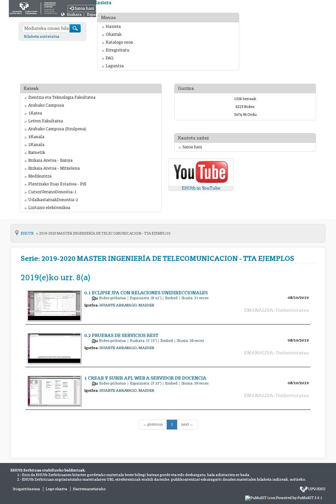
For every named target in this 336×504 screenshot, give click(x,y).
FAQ (109, 58)
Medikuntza (40, 176)
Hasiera (113, 26)
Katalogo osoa (119, 42)
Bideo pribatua (113, 298)
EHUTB (27, 233)
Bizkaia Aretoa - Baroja (50, 160)
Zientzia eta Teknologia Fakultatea (61, 97)
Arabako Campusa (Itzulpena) (57, 129)
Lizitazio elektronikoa (49, 207)
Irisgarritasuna (26, 489)
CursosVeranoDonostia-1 (52, 192)
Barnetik (36, 152)
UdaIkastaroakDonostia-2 (53, 200)
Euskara (74, 14)
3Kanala (36, 137)
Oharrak (113, 34)
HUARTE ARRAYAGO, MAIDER (126, 305)
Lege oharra (56, 489)
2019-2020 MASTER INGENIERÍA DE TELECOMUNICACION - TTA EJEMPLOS (105, 233)
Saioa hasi (84, 8)
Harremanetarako (89, 489)
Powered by (299, 497)
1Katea (35, 113)
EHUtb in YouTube (201, 188)
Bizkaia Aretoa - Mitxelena (54, 168)
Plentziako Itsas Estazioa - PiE (57, 184)
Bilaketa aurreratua (41, 36)
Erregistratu (117, 50)
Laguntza (115, 66)
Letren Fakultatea (45, 121)
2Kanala (36, 144)
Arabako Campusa (46, 105)
